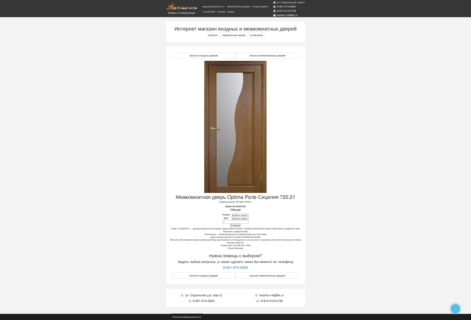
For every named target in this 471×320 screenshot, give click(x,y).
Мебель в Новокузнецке (181, 12)
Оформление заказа (233, 35)
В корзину (235, 225)
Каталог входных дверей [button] (204, 55)
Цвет (226, 218)
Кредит (231, 11)
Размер (226, 214)
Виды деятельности (213, 6)
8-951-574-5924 (235, 267)
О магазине (256, 35)
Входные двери (260, 6)
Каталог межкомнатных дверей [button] (267, 55)
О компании (209, 11)
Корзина (212, 35)
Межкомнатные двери (238, 6)
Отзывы (221, 11)
